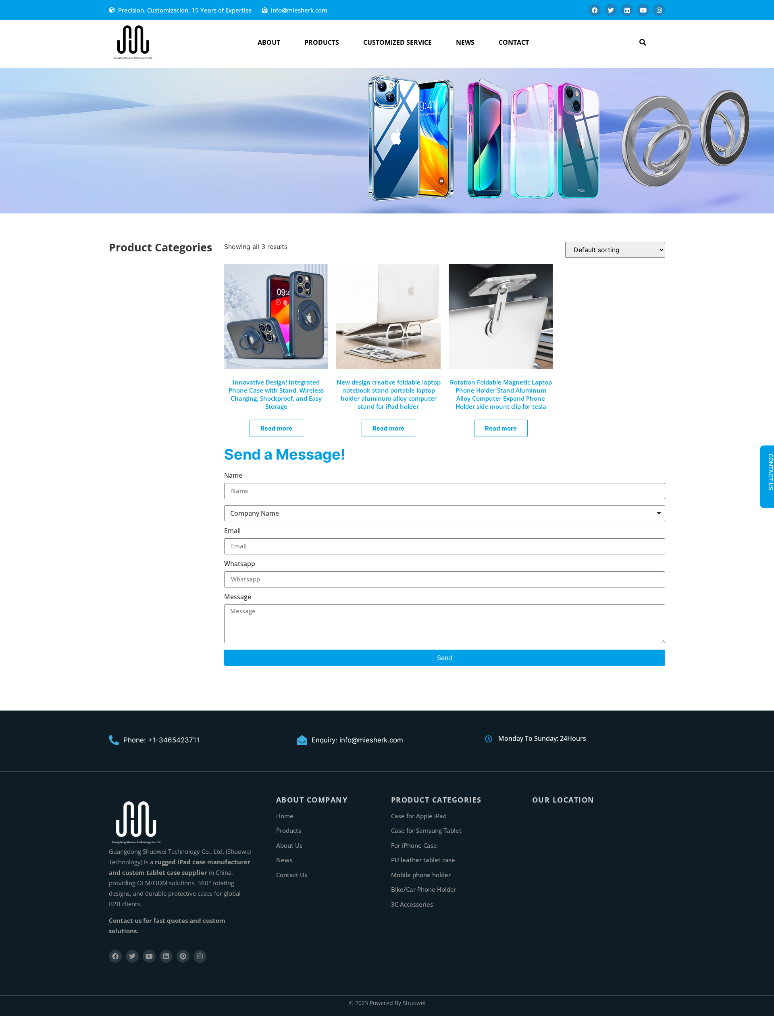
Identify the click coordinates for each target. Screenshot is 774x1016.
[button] (642, 42)
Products (321, 42)
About (269, 42)
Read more (276, 428)
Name (233, 476)
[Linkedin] (627, 10)
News (465, 42)
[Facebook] (595, 10)
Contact (514, 42)
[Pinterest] (183, 956)
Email (232, 531)
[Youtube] (643, 10)
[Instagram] (659, 10)
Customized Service (397, 42)
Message (237, 597)
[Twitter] (611, 10)
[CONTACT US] (767, 497)
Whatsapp (239, 564)
